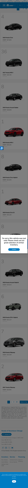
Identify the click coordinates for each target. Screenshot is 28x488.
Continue (14, 249)
